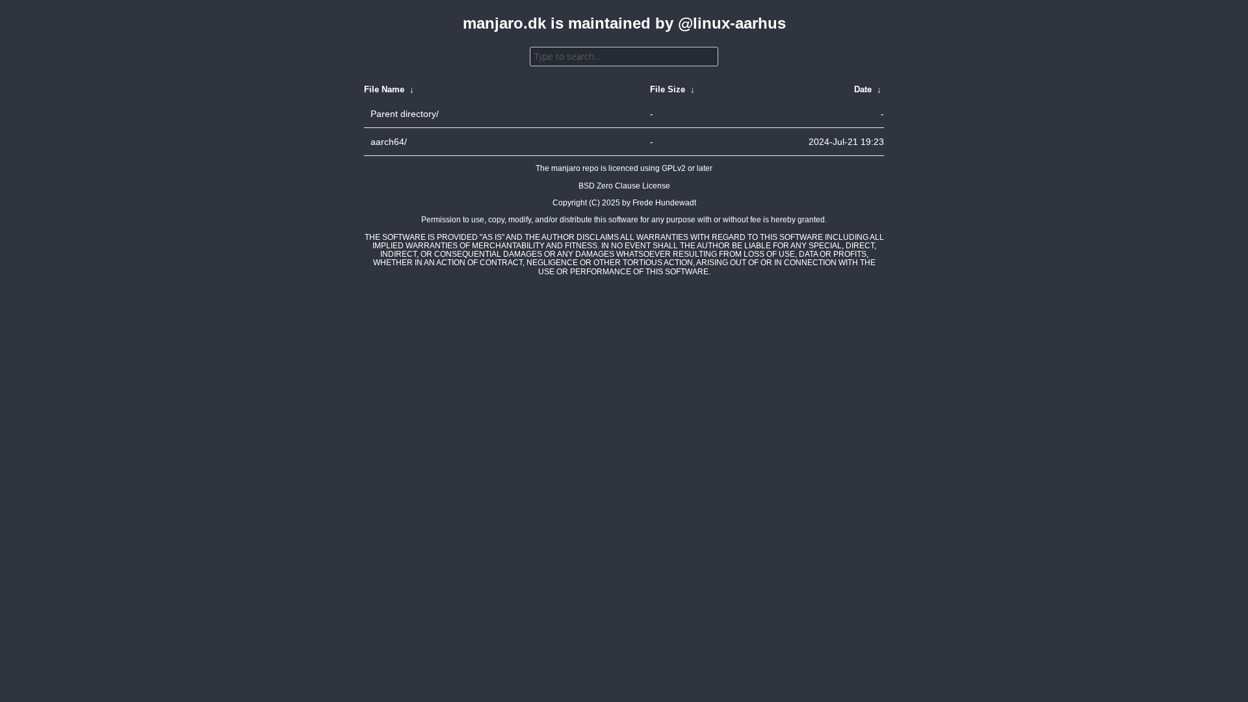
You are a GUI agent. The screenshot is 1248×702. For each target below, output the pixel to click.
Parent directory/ (404, 114)
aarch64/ (388, 141)
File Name (384, 89)
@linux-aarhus (732, 23)
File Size (667, 89)
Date (863, 89)
